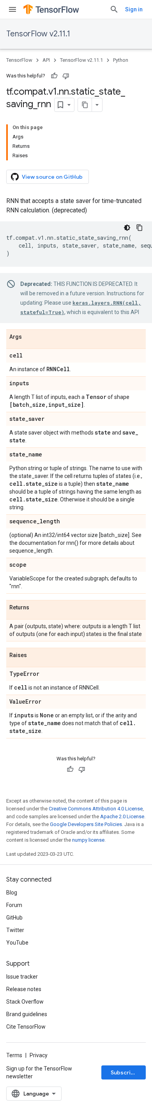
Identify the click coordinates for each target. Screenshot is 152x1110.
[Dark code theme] (127, 227)
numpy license (88, 840)
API (46, 60)
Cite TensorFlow (26, 1027)
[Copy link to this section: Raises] (34, 655)
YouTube (17, 942)
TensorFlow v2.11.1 (38, 34)
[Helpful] (54, 76)
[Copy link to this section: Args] (29, 337)
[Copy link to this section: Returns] (37, 607)
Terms (14, 1055)
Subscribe (124, 1072)
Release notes (23, 989)
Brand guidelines (26, 1014)
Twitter (15, 930)
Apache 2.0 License (122, 816)
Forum (14, 905)
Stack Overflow (25, 1002)
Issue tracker (22, 976)
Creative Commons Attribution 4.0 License (96, 809)
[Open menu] (12, 9)
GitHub (14, 917)
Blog (11, 892)
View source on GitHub (52, 176)
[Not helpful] (66, 76)
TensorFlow (19, 60)
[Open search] (114, 9)
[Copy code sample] (139, 227)
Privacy (39, 1055)
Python (120, 60)
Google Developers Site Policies (86, 824)
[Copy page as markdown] (85, 104)
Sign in (134, 9)
